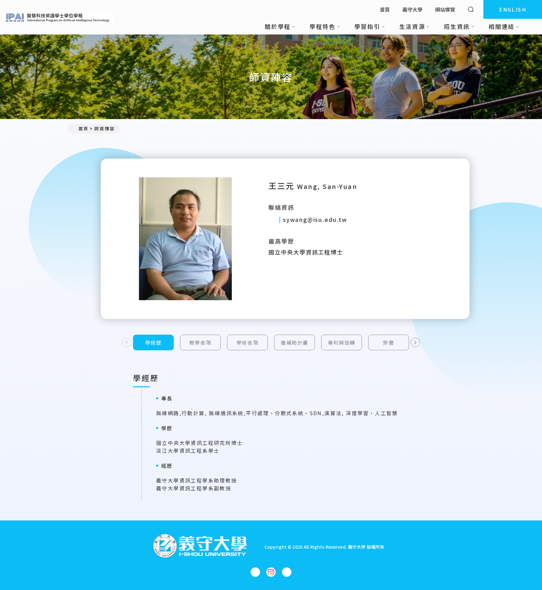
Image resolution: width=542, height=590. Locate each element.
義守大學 (412, 9)
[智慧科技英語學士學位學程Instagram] (271, 572)
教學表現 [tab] (200, 342)
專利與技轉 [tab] (341, 342)
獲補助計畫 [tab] (294, 342)
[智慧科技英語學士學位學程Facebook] (255, 572)
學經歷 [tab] (153, 342)
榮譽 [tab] (388, 342)
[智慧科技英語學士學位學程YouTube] (286, 572)
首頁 (385, 9)
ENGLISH (512, 9)
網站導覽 (445, 9)
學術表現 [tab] (247, 342)
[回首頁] (57, 17)
